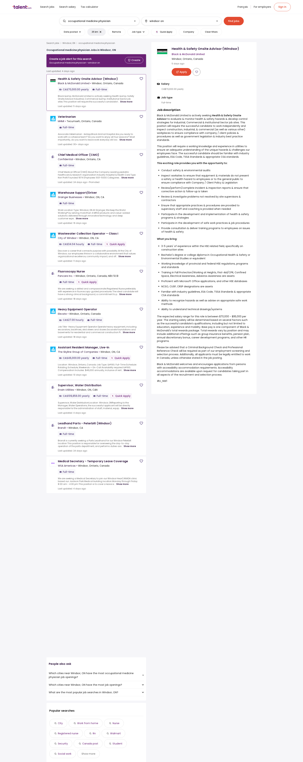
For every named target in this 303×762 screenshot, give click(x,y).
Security (63, 743)
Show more (126, 101)
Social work (64, 754)
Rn (94, 733)
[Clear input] (134, 21)
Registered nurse (68, 733)
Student (117, 743)
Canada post (90, 743)
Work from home (87, 723)
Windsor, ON (68, 43)
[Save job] (141, 78)
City (60, 723)
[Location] (178, 21)
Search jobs (52, 43)
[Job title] (96, 21)
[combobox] (99, 21)
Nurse (116, 723)
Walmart (115, 733)
